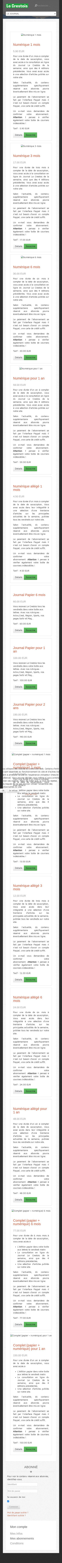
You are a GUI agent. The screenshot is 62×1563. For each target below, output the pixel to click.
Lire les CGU (31, 794)
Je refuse (13, 791)
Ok (3, 791)
